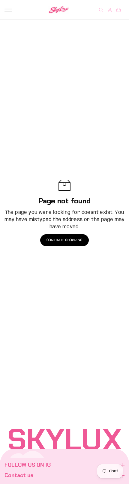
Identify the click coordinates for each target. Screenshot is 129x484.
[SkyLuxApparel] (58, 10)
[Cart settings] (118, 9)
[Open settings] (101, 9)
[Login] (109, 9)
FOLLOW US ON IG (27, 465)
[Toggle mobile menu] (8, 10)
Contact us (18, 476)
